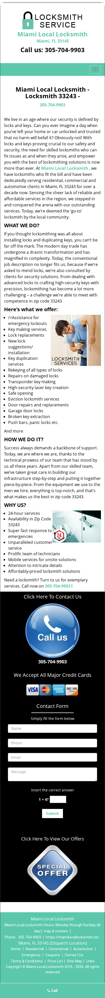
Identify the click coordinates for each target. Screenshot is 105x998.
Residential (34, 949)
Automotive (83, 949)
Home (16, 949)
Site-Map (74, 961)
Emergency (31, 955)
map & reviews (56, 931)
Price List (55, 961)
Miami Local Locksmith (64, 168)
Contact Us (74, 955)
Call (54, 990)
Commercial (59, 949)
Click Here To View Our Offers (52, 839)
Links (90, 961)
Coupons (52, 955)
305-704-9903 (65, 50)
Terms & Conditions (26, 961)
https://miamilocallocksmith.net (72, 937)
